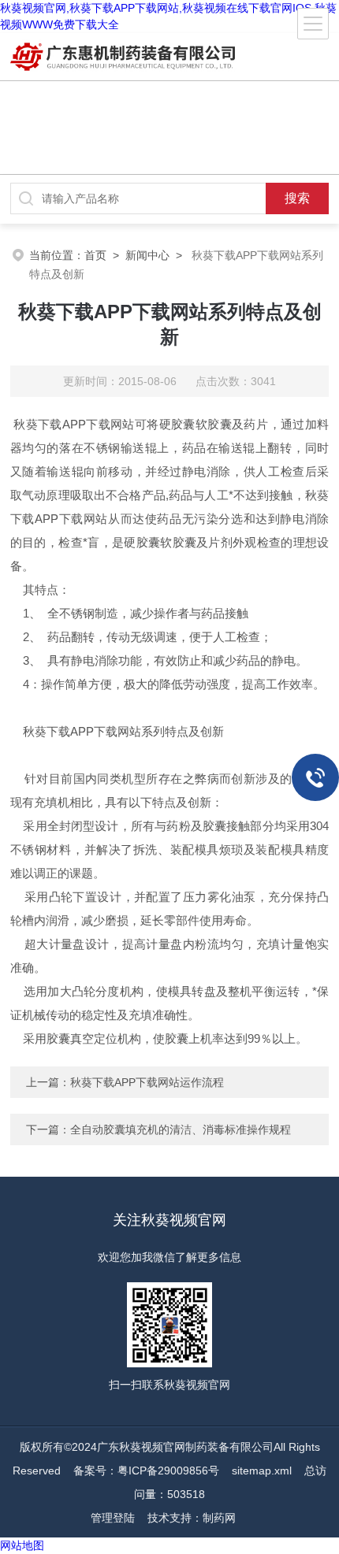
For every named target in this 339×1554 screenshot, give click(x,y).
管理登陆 (113, 1517)
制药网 (219, 1517)
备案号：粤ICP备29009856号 (146, 1470)
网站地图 (22, 1545)
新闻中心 (147, 255)
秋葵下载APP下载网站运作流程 (147, 1082)
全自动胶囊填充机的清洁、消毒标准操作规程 (180, 1129)
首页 (95, 255)
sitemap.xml (262, 1470)
